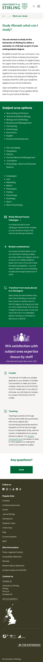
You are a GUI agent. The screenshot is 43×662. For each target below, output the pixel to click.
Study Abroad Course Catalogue (19, 218)
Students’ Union (8, 523)
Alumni (5, 509)
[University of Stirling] (14, 6)
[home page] (4, 16)
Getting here (7, 519)
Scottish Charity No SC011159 (14, 570)
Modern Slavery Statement (13, 565)
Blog (4, 532)
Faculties (6, 501)
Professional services (11, 505)
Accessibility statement (12, 557)
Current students (9, 537)
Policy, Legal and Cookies (12, 552)
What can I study (20, 16)
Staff (4, 541)
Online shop (7, 528)
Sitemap (5, 561)
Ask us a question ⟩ (10, 599)
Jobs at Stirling (8, 514)
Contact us (7, 581)
